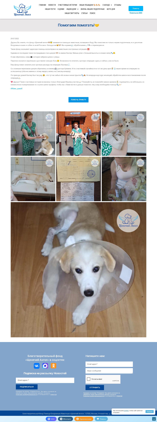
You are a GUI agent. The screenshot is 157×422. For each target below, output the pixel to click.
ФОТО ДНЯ (111, 9)
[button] (136, 8)
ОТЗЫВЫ (117, 5)
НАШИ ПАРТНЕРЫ (72, 13)
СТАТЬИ (84, 13)
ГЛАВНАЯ (42, 5)
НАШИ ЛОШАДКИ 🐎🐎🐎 (89, 5)
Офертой (53, 394)
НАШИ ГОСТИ (50, 9)
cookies (126, 410)
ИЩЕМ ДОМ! (71, 9)
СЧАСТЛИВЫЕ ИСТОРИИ (67, 5)
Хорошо (149, 411)
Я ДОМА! (61, 9)
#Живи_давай (16, 89)
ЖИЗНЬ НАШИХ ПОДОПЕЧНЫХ (92, 9)
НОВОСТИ (52, 5)
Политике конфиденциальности (26, 394)
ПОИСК (92, 13)
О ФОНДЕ (106, 5)
